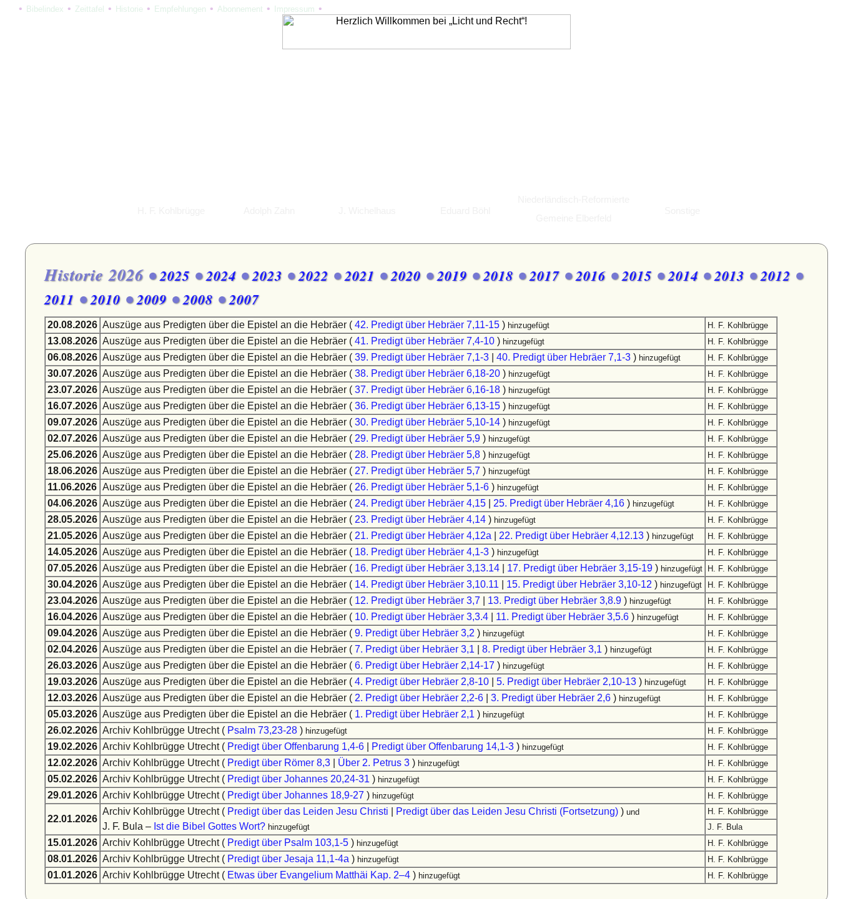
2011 (59, 299)
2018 (498, 275)
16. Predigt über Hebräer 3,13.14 (427, 568)
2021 (360, 275)
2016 (591, 275)
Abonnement (240, 9)
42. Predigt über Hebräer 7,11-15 (427, 324)
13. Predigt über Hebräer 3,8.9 (554, 600)
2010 (106, 299)
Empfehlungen (180, 9)
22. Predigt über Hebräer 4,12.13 (571, 535)
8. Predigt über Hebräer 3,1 (542, 649)
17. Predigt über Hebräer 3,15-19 (580, 568)
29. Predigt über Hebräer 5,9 (417, 438)
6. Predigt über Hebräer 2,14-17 (425, 665)
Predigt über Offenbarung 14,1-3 (443, 746)
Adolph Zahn (269, 211)
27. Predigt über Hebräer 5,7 (417, 470)
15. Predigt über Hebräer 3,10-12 (579, 584)
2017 (545, 275)
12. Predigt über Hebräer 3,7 (417, 600)
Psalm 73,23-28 (262, 730)
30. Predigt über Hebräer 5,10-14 (427, 422)
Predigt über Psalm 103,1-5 (287, 842)
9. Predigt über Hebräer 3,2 (415, 633)
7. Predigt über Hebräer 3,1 (415, 649)
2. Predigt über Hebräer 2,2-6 (419, 697)
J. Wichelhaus (367, 211)
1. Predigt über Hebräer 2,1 (415, 714)
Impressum (294, 9)
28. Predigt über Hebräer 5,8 (417, 454)
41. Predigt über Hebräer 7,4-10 (425, 341)
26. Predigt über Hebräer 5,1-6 (422, 487)
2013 (729, 275)
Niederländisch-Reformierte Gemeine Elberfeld (573, 209)
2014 (683, 275)
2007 (244, 299)
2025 (175, 275)
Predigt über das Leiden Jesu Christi (307, 811)
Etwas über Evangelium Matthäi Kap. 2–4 (318, 875)
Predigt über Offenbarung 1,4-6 (295, 746)
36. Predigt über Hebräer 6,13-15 (427, 406)
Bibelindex (45, 9)
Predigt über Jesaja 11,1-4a (288, 858)
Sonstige (682, 211)
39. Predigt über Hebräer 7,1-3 (422, 357)
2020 (406, 275)
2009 (152, 299)
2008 (198, 299)
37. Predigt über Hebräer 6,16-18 (427, 389)
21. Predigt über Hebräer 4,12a (423, 535)
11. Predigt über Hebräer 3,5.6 (562, 616)
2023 (267, 275)
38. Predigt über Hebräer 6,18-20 (427, 373)
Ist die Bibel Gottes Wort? (209, 826)
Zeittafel (89, 9)
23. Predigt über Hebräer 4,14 (420, 519)
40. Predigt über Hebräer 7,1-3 (563, 357)
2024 (221, 275)
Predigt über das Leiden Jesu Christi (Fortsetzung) (507, 811)
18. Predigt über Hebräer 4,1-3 (422, 552)
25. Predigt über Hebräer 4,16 (558, 503)
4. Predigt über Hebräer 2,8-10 (422, 681)
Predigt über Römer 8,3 (278, 762)
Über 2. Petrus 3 (374, 762)
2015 (637, 275)
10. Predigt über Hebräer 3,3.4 (421, 616)
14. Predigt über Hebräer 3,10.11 (427, 584)
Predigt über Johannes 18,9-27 (295, 795)
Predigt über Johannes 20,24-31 (298, 779)
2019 (452, 275)
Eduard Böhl (465, 211)
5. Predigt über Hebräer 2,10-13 (566, 681)
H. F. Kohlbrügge (171, 211)
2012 (776, 275)
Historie (129, 9)
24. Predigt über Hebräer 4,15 (420, 503)
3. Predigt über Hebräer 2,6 (551, 697)
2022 (313, 275)
